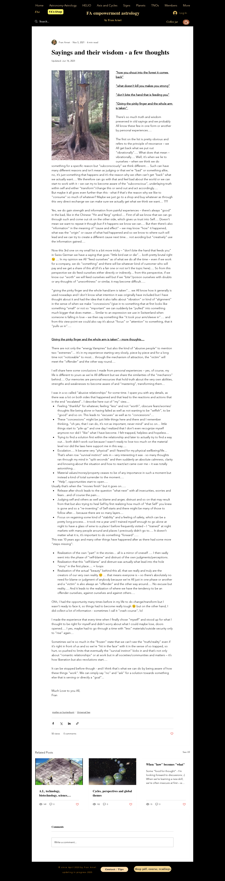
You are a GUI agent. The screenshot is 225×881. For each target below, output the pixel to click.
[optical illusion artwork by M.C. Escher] (59, 771)
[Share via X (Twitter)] (61, 723)
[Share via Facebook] (53, 723)
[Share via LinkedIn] (69, 723)
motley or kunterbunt (63, 712)
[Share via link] (77, 723)
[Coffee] (186, 22)
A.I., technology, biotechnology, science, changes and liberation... (54, 793)
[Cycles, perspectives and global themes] (112, 771)
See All (186, 752)
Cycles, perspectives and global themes (112, 793)
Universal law (83, 712)
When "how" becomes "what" (165, 764)
